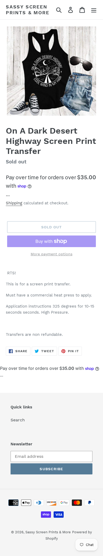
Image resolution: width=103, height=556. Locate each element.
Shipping (14, 203)
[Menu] (94, 10)
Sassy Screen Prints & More (27, 9)
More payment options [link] (51, 254)
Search (18, 419)
